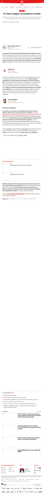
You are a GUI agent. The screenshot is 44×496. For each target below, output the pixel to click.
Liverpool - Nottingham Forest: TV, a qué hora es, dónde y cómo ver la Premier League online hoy (20, 406)
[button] (28, 47)
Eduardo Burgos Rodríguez (14, 46)
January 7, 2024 (23, 135)
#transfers (22, 132)
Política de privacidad (13, 479)
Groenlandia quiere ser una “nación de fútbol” (29, 450)
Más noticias (39, 411)
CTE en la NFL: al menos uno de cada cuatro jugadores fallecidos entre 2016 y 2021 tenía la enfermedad (29, 415)
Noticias (9, 72)
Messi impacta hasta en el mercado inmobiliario (20, 165)
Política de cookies (21, 479)
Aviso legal (7, 479)
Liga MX (6, 7)
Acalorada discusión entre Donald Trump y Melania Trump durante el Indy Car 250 (29, 427)
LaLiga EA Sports (26, 7)
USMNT (32, 7)
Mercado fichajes (32, 198)
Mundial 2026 (12, 7)
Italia (17, 198)
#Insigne (9, 129)
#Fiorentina (25, 129)
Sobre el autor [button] (10, 48)
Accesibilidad (37, 479)
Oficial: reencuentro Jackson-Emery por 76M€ (14, 397)
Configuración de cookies (30, 479)
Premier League (19, 7)
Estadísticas (15, 72)
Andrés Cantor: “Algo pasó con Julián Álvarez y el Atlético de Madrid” (28, 438)
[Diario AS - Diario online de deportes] (22, 1)
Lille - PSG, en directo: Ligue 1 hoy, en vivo (13, 401)
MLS (2, 7)
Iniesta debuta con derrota (10, 395)
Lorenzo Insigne (12, 99)
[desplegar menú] (2, 1)
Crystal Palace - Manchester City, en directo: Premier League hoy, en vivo (21, 399)
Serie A (21, 198)
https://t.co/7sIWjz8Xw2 (31, 132)
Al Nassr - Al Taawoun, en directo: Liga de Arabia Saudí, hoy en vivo (19, 403)
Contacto (2, 479)
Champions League (38, 7)
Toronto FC (11, 69)
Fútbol (22, 4)
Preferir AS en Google (36, 47)
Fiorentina (25, 198)
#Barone (4, 132)
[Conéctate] (42, 1)
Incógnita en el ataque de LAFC (17, 174)
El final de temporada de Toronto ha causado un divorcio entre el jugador (20, 113)
